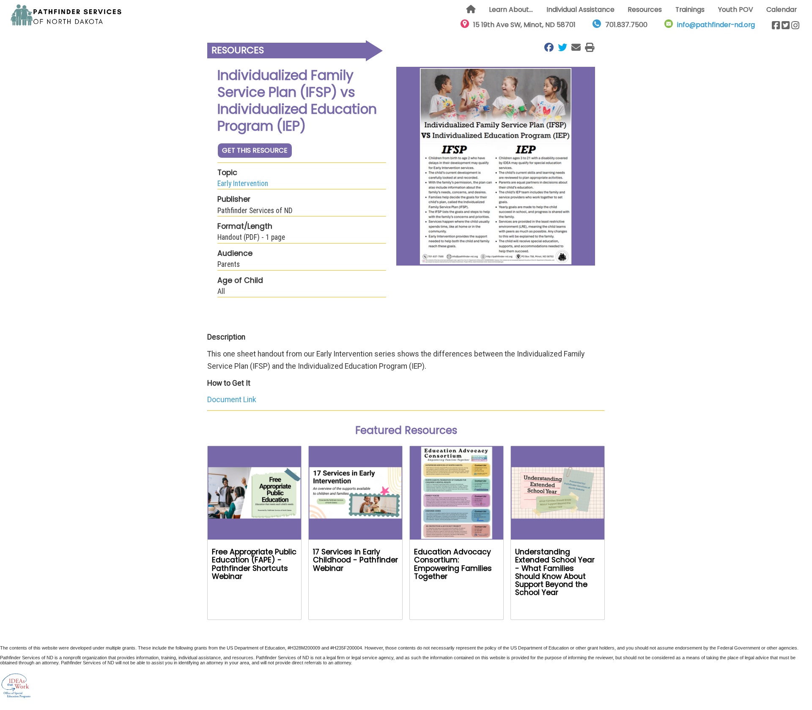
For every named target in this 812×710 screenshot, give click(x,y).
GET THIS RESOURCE (255, 150)
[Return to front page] (66, 15)
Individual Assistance (580, 9)
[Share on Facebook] (547, 47)
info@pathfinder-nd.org (716, 25)
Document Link (231, 399)
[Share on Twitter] (560, 47)
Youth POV (735, 9)
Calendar (781, 9)
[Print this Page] (587, 47)
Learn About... (511, 9)
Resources (645, 9)
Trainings (690, 9)
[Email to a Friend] (574, 47)
